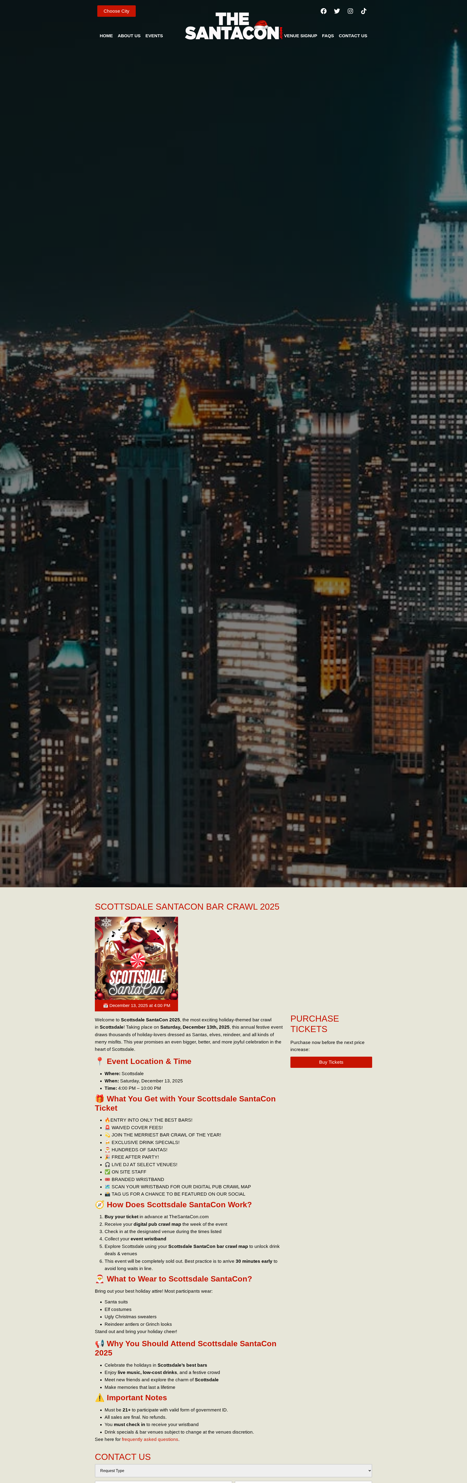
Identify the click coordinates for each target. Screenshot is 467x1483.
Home (106, 35)
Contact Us (353, 35)
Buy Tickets (151, 958)
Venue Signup (300, 35)
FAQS (328, 35)
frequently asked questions (150, 1439)
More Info (119, 958)
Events (154, 35)
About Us (129, 35)
